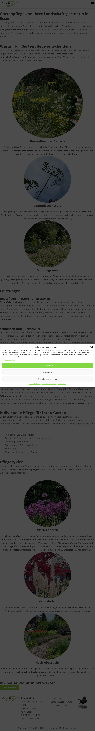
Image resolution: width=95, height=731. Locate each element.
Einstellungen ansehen (47, 379)
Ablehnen (47, 372)
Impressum (62, 384)
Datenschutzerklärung (49, 384)
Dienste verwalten (10, 361)
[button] (91, 347)
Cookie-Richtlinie (35, 384)
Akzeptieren (47, 365)
